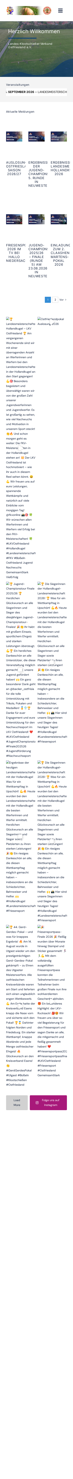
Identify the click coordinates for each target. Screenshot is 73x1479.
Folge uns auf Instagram (50, 1102)
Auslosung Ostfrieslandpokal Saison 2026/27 (24, 168)
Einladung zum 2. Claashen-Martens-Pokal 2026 (61, 254)
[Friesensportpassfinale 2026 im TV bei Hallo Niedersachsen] (14, 219)
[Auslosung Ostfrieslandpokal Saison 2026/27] (14, 136)
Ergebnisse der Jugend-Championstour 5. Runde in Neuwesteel (43, 174)
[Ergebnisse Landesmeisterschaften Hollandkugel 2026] (59, 136)
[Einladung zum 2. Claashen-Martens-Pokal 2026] (59, 219)
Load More (17, 1102)
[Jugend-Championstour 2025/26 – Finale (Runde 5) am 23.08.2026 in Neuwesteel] (36, 219)
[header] (29, 7)
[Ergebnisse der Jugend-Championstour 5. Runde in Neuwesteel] (36, 136)
